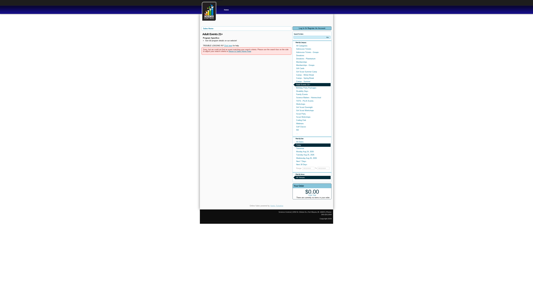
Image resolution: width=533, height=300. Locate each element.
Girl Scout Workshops (305, 110)
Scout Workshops (303, 117)
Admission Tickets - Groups (307, 52)
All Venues (300, 177)
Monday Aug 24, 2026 (305, 152)
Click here (228, 46)
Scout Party (301, 114)
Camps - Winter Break (305, 75)
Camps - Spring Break (305, 78)
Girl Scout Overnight (304, 107)
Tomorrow (300, 148)
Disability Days (302, 91)
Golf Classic (301, 127)
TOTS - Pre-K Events (305, 101)
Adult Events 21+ (303, 85)
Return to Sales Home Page (240, 51)
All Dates (300, 142)
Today (298, 145)
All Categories (301, 46)
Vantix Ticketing (276, 206)
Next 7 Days (301, 161)
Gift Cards (300, 68)
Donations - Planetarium (305, 59)
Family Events (302, 94)
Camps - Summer (303, 81)
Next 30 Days (301, 164)
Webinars (300, 123)
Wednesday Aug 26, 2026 (306, 158)
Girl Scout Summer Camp (306, 72)
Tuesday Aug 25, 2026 (305, 155)
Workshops (300, 104)
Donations (300, 55)
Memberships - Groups (305, 65)
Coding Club (301, 120)
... (297, 133)
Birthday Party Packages (306, 88)
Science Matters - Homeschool (308, 98)
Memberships (301, 62)
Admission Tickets (303, 49)
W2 (297, 130)
